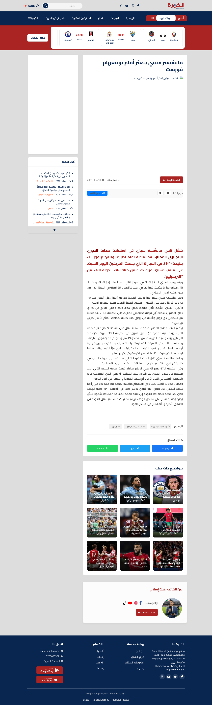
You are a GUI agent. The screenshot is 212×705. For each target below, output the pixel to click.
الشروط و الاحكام (134, 662)
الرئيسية (130, 18)
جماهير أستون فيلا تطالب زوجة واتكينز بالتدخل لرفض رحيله (51, 215)
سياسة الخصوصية (120, 700)
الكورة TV (33, 18)
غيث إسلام (112, 180)
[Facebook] (138, 6)
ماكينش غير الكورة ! (55, 18)
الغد (151, 18)
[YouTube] (126, 6)
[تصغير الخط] (168, 193)
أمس (181, 18)
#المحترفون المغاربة (45, 181)
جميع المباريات (38, 38)
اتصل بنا (86, 700)
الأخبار (101, 18)
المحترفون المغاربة (81, 18)
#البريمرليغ (115, 426)
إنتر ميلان (99, 662)
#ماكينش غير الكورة (44, 222)
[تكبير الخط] (160, 193)
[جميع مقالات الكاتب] (172, 608)
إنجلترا (100, 667)
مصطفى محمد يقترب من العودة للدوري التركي (54, 202)
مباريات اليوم (166, 18)
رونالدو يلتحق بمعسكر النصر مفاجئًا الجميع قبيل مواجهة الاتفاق (53, 188)
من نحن (140, 651)
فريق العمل (137, 656)
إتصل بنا (140, 667)
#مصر (51, 208)
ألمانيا (100, 651)
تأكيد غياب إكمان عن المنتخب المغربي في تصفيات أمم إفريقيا (54, 175)
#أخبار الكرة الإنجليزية (160, 426)
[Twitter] (175, 676)
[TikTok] (121, 6)
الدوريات (115, 18)
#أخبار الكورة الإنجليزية (135, 426)
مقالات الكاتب (149, 612)
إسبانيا (100, 656)
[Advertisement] (135, 224)
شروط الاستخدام (101, 700)
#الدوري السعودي (45, 195)
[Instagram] (133, 6)
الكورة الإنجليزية (171, 180)
